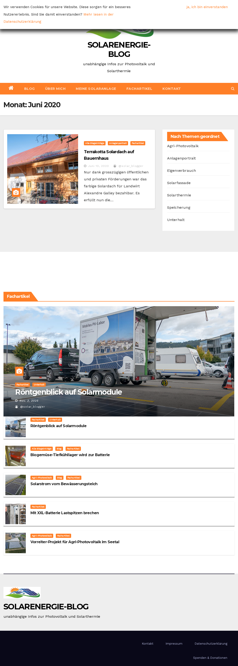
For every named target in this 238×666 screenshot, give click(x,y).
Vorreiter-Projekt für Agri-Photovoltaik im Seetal (74, 542)
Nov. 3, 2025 (28, 400)
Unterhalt (176, 220)
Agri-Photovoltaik (182, 146)
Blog (29, 89)
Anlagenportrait (118, 143)
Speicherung (178, 207)
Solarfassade (179, 183)
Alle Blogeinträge (94, 143)
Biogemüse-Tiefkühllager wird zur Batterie (70, 455)
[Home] (11, 88)
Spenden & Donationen (210, 658)
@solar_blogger (130, 166)
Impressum (173, 643)
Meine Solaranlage (96, 89)
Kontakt (171, 89)
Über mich (55, 89)
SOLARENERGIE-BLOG (119, 49)
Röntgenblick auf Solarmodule (68, 391)
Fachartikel (139, 89)
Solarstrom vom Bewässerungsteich (63, 484)
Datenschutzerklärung (211, 643)
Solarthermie (179, 195)
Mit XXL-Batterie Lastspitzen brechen (64, 513)
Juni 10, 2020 (98, 166)
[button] (233, 88)
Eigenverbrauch (181, 170)
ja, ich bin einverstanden (207, 7)
